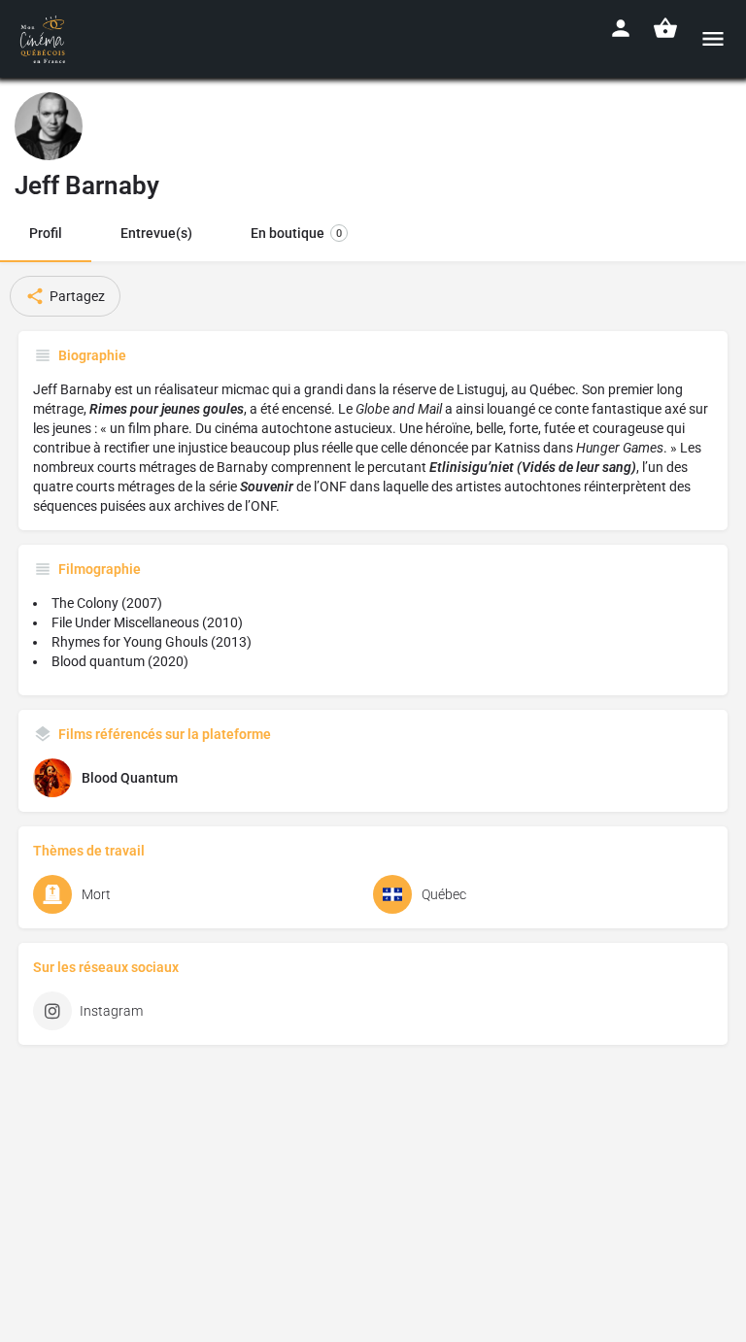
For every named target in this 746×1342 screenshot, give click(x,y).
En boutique (296, 233)
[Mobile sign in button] (620, 28)
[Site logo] (45, 39)
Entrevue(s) (156, 233)
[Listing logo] (49, 126)
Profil (45, 233)
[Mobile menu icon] (713, 38)
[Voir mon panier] (665, 28)
